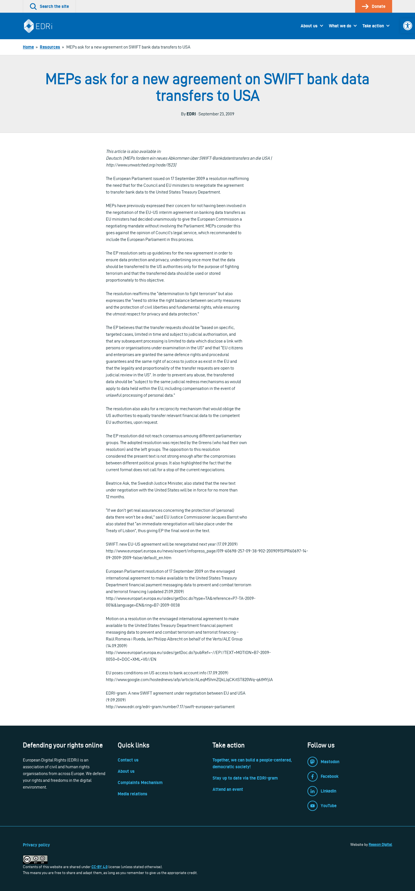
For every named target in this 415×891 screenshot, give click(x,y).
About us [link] (309, 25)
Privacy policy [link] (36, 844)
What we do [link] (340, 25)
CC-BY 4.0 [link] (99, 866)
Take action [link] (373, 25)
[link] (407, 25)
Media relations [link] (132, 793)
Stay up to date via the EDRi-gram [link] (245, 778)
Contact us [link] (128, 760)
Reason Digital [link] (380, 844)
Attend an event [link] (228, 789)
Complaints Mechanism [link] (140, 782)
